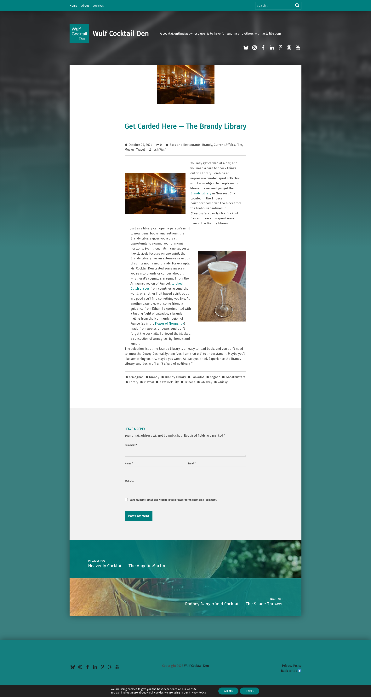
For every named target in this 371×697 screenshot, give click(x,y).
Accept (228, 691)
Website (129, 481)
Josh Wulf (159, 149)
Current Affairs (224, 145)
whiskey (206, 382)
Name (129, 463)
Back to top (289, 671)
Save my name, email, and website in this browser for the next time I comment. (173, 499)
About (85, 5)
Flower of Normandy (169, 323)
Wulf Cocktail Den (121, 33)
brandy (154, 377)
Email (192, 463)
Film (239, 145)
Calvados (197, 377)
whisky (222, 382)
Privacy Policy (291, 666)
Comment (131, 445)
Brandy (207, 145)
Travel (140, 149)
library (133, 382)
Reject (250, 691)
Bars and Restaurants (185, 145)
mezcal (149, 382)
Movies (129, 149)
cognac (215, 377)
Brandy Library (200, 193)
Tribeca (189, 382)
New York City (169, 382)
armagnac (136, 377)
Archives (98, 5)
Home (73, 5)
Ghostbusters (235, 377)
